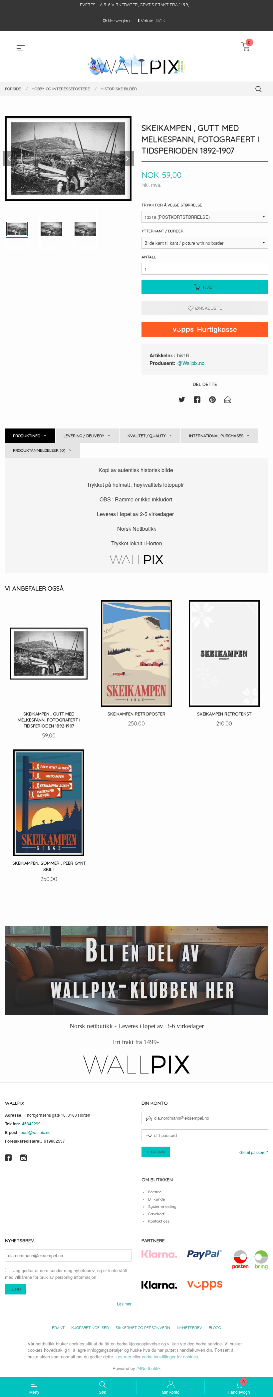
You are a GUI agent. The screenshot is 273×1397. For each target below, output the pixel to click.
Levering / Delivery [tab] (84, 435)
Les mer (124, 1303)
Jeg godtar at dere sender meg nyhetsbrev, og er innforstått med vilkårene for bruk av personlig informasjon (66, 1273)
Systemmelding (162, 1206)
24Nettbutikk (148, 1368)
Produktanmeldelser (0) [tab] (39, 450)
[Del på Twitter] (182, 400)
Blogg (215, 1327)
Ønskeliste (208, 308)
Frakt (58, 1327)
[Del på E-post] (228, 400)
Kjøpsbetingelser (90, 1327)
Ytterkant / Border (162, 230)
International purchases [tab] (216, 435)
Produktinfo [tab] (26, 435)
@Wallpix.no (190, 362)
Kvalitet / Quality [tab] (147, 435)
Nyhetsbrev (189, 1327)
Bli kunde (156, 1199)
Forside (154, 1191)
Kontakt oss (158, 1221)
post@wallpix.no (36, 1132)
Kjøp (209, 287)
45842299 (31, 1123)
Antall (148, 256)
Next (127, 158)
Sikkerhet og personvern (143, 1327)
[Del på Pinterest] (212, 400)
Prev (10, 158)
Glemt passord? (253, 1152)
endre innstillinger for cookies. (170, 1356)
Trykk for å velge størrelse (171, 204)
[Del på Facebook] (197, 400)
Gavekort (156, 1213)
